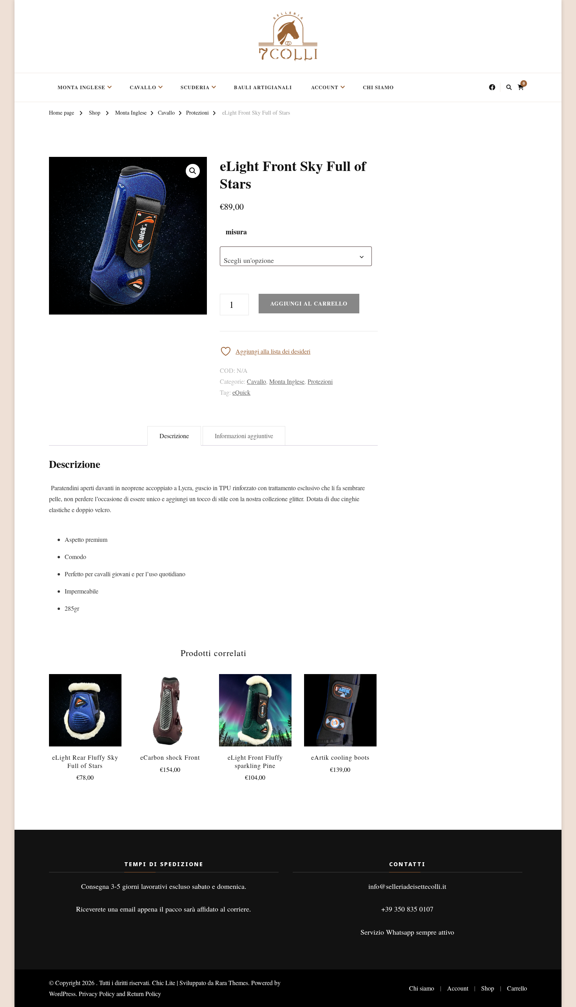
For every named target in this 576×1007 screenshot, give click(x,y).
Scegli (85, 712)
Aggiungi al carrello (340, 702)
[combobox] (296, 256)
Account (325, 87)
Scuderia (195, 87)
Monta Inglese (81, 87)
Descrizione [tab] (174, 436)
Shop (487, 988)
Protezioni (320, 381)
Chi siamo (378, 87)
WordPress (62, 993)
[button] (193, 171)
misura (236, 232)
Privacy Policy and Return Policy (120, 993)
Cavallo (143, 87)
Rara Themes (231, 982)
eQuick (241, 392)
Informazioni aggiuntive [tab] (244, 436)
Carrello (517, 988)
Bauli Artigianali (263, 87)
